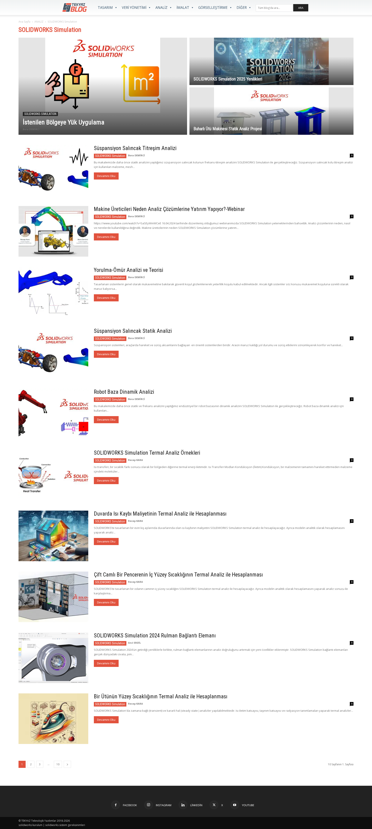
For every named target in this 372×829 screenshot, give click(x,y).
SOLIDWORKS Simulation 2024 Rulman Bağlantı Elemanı (155, 635)
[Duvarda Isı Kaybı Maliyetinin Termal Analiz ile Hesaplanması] (53, 536)
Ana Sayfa (24, 21)
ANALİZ (161, 7)
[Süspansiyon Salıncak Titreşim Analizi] (53, 170)
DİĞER (242, 7)
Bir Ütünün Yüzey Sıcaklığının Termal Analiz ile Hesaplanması (160, 696)
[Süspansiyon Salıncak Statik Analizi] (53, 353)
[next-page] (67, 764)
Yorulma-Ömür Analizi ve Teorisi (128, 270)
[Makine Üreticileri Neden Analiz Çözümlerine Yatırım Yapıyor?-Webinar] (53, 231)
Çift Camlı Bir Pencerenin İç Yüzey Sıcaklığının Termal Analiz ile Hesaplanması (178, 575)
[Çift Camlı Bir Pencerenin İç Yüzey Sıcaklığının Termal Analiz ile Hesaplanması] (53, 597)
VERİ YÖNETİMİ (134, 7)
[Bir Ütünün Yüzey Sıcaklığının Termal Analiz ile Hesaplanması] (53, 718)
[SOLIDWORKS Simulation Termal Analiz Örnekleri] (53, 475)
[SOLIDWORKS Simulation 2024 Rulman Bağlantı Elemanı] (53, 657)
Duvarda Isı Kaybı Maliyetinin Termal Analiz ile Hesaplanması (160, 514)
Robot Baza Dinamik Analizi (124, 392)
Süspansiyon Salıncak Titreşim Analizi (135, 148)
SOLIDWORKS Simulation (40, 114)
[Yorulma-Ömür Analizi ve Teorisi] (53, 292)
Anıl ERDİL (134, 642)
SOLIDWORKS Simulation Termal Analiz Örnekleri (147, 453)
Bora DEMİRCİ (31, 129)
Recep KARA (135, 460)
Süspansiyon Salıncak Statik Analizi (133, 331)
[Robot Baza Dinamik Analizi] (53, 414)
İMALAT (183, 7)
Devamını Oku (106, 176)
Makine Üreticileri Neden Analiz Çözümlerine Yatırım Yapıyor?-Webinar (169, 209)
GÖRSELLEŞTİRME (213, 7)
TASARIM (105, 7)
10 (57, 764)
